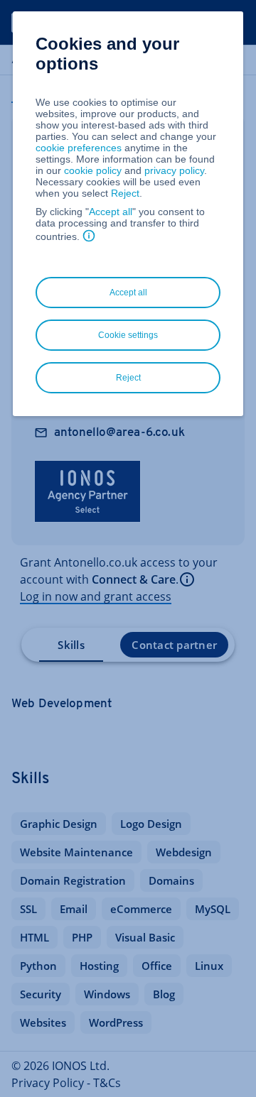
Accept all (110, 211)
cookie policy (93, 170)
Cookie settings (128, 335)
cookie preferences (79, 147)
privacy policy (174, 170)
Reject (125, 193)
